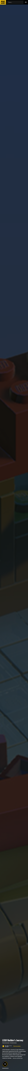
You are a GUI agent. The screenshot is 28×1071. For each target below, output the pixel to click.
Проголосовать (17, 1046)
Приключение (5, 1042)
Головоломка (13, 1042)
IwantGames (3, 2)
